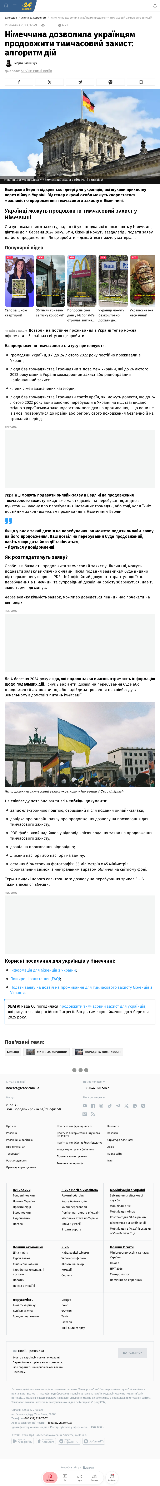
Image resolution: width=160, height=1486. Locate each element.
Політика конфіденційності (74, 1126)
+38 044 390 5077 (96, 1088)
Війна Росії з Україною (79, 1190)
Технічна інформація (70, 1163)
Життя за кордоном (34, 17)
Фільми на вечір (72, 1264)
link (84, 1105)
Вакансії (112, 1133)
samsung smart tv (93, 1441)
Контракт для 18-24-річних (128, 1217)
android (22, 1441)
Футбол (66, 1311)
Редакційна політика (19, 1140)
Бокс (64, 1305)
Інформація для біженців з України (43, 970)
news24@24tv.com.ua (22, 1088)
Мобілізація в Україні (127, 1190)
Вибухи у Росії (71, 1224)
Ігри (109, 1160)
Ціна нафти (21, 1252)
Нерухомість (23, 1300)
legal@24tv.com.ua (60, 1422)
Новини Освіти (122, 1247)
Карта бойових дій (74, 1201)
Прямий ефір (22, 1207)
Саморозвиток (120, 1274)
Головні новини (24, 1195)
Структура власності (120, 1140)
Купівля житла (23, 1311)
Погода (18, 1224)
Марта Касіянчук (25, 63)
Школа (114, 1263)
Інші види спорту (73, 1327)
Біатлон (66, 1322)
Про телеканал (15, 1147)
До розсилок (132, 1352)
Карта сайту (114, 1153)
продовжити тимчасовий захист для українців (102, 1006)
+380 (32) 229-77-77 (35, 1418)
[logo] (27, 6)
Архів (110, 1147)
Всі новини (21, 1190)
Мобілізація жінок (122, 1211)
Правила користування (21, 1167)
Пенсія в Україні (24, 1285)
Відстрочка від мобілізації (128, 1223)
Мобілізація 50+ (120, 1206)
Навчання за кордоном (126, 1280)
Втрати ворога (71, 1229)
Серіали (66, 1275)
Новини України (24, 1201)
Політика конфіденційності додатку (79, 1142)
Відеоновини (22, 1212)
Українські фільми (73, 1258)
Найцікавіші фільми (75, 1252)
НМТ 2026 (116, 1268)
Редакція (12, 1133)
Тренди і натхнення (26, 1316)
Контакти (113, 1126)
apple (46, 1441)
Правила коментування (72, 1156)
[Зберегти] (141, 82)
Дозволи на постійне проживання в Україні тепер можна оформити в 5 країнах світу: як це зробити (70, 333)
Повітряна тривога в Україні (80, 1212)
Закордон (11, 17)
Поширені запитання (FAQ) (35, 979)
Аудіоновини (21, 1218)
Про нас (11, 1126)
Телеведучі (13, 1153)
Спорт (66, 1300)
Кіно (65, 1247)
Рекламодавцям (16, 1160)
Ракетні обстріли (73, 1195)
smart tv (69, 1441)
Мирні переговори (74, 1207)
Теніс (65, 1316)
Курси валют (21, 1258)
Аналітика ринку (24, 1305)
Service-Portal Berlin (36, 71)
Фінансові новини (25, 1264)
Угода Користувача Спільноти (76, 1149)
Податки (18, 1280)
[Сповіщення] (155, 5)
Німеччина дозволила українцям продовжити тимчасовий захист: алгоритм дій (101, 17)
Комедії (66, 1269)
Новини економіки (28, 1247)
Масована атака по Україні (79, 1218)
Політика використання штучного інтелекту (78, 1134)
